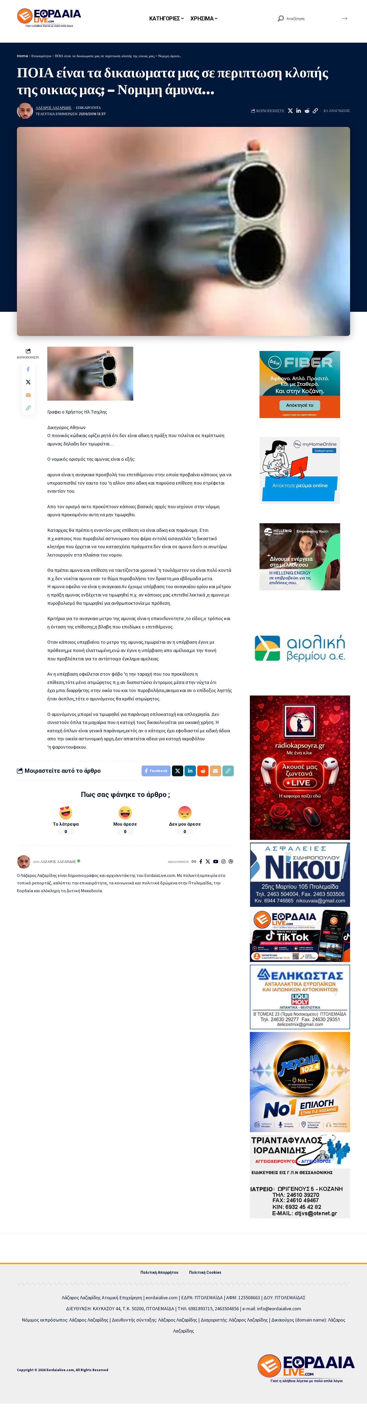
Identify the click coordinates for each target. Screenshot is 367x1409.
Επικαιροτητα (88, 108)
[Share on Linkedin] (298, 111)
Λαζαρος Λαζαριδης (53, 108)
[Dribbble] (231, 862)
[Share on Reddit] (307, 111)
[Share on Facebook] (28, 369)
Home (22, 56)
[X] (208, 862)
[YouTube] (216, 862)
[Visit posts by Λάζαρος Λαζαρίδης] (25, 111)
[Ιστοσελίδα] (194, 862)
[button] (315, 111)
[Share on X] (290, 111)
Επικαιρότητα (41, 56)
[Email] (28, 394)
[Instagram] (223, 862)
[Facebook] (201, 862)
